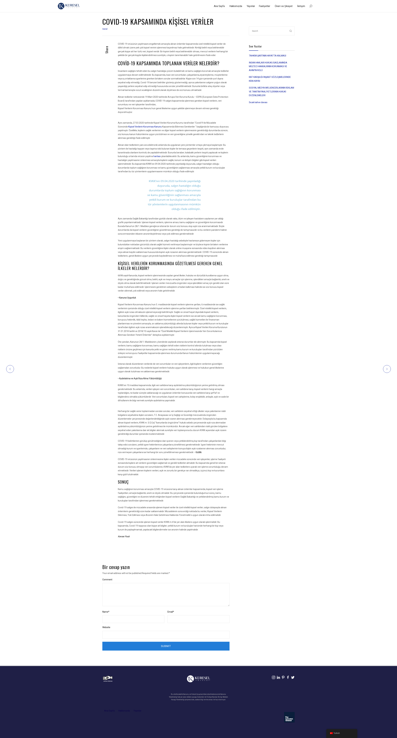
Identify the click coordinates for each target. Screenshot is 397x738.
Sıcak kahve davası (258, 102)
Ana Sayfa (219, 6)
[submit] (291, 31)
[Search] (311, 6)
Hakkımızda (235, 6)
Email (170, 612)
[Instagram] (273, 677)
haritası (157, 156)
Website (106, 627)
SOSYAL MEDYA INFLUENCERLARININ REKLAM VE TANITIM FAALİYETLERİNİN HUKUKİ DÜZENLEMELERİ (271, 92)
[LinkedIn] (278, 677)
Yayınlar (251, 6)
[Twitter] (293, 677)
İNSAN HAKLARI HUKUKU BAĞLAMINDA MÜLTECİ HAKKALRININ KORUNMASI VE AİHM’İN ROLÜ (268, 66)
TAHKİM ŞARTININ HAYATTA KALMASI (267, 55)
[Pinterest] (283, 677)
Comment (107, 579)
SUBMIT (166, 646)
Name (105, 612)
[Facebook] (288, 677)
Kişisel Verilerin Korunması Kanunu (145, 126)
